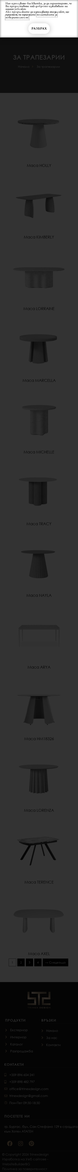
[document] (39, 586)
